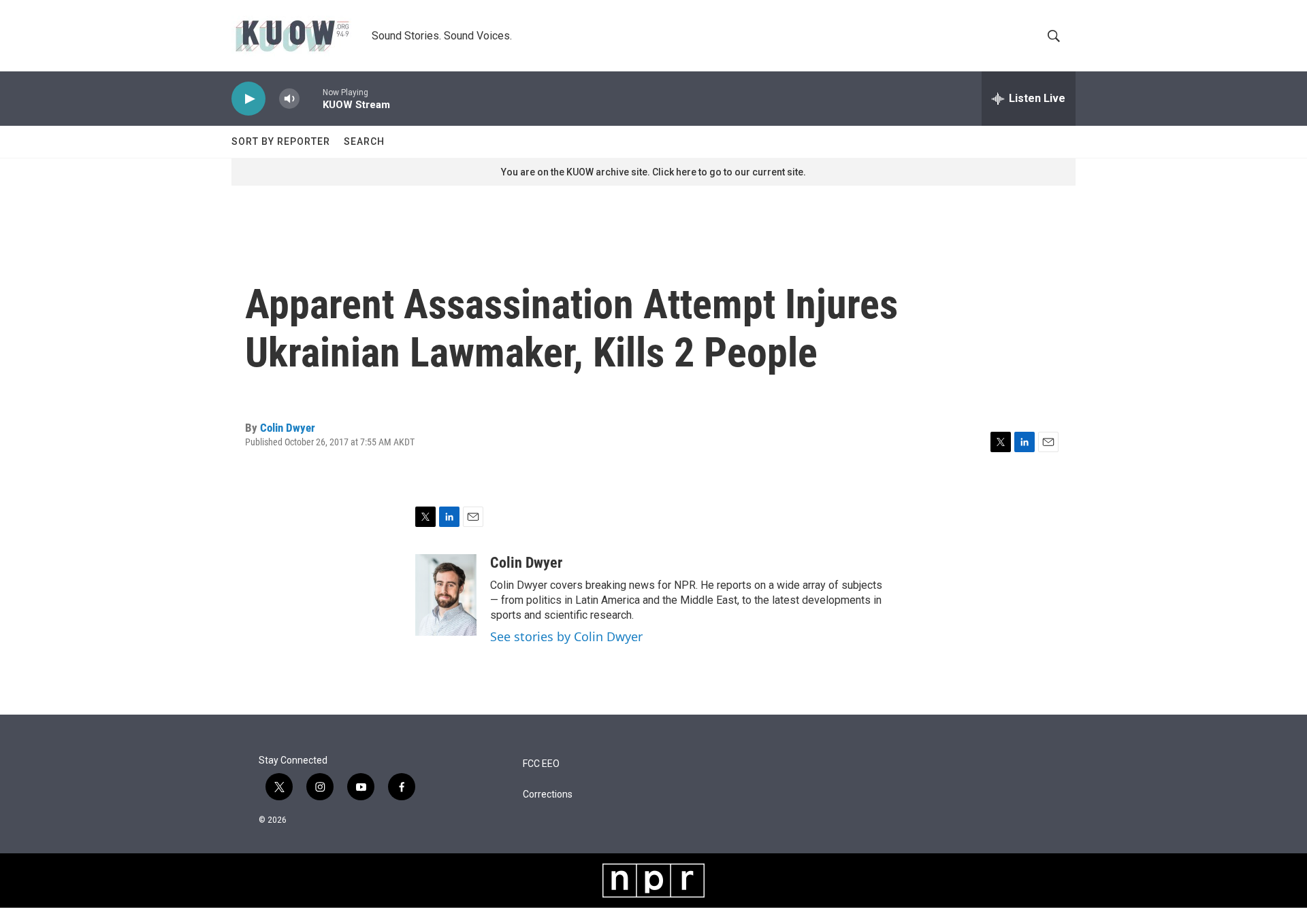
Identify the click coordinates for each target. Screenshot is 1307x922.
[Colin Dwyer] (446, 595)
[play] (248, 99)
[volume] (289, 99)
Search (364, 141)
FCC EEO (541, 764)
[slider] (311, 98)
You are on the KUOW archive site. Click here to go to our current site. (653, 172)
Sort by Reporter (280, 141)
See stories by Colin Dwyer (566, 636)
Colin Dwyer (287, 427)
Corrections (547, 794)
